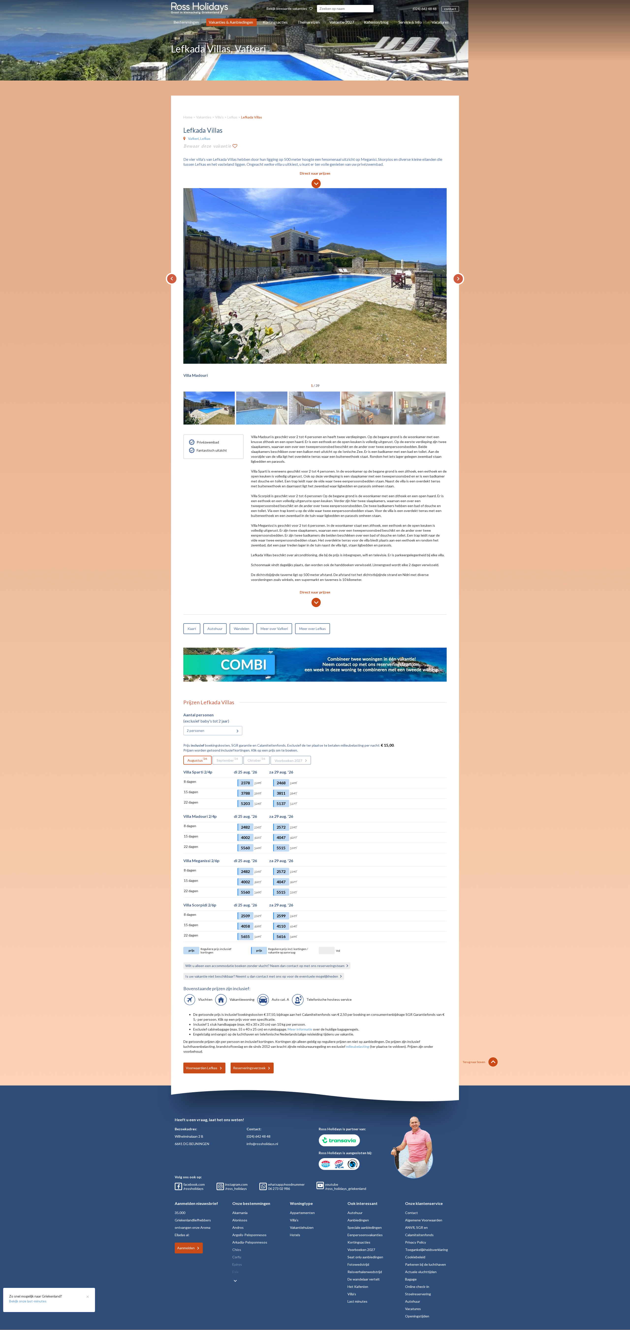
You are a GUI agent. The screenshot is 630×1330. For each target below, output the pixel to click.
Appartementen (302, 1213)
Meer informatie (300, 1029)
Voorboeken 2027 (288, 760)
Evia (235, 1272)
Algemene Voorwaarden (423, 1220)
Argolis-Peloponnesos (249, 1235)
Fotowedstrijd (358, 1264)
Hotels (295, 1235)
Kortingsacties (275, 22)
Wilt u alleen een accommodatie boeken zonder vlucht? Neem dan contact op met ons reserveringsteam (265, 966)
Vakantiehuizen (302, 1227)
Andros (238, 1227)
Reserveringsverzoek (249, 1068)
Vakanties (203, 117)
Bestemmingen (186, 22)
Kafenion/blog (376, 22)
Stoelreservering (418, 1294)
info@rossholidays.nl (262, 1144)
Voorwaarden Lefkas (201, 1068)
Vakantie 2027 (342, 22)
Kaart (192, 628)
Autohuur (214, 628)
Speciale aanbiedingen (364, 1227)
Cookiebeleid (415, 1257)
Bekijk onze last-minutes (28, 1301)
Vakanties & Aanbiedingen (231, 22)
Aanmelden (186, 1248)
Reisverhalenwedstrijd (364, 1272)
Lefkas (232, 117)
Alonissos (239, 1220)
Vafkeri (193, 138)
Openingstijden (417, 1316)
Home (187, 117)
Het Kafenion (357, 1286)
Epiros (237, 1264)
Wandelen (241, 628)
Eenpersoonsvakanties (365, 1235)
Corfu (236, 1257)
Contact (411, 1213)
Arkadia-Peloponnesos (249, 1242)
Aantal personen (198, 714)
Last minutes (357, 1301)
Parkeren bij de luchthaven (425, 1264)
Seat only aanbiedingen (365, 1257)
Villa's (219, 117)
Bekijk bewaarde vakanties (287, 8)
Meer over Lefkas (312, 628)
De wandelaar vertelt (363, 1279)
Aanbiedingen (358, 1220)
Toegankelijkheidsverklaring (426, 1250)
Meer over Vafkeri (274, 628)
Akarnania (240, 1213)
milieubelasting (357, 1046)
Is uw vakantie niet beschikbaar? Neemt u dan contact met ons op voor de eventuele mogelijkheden (261, 976)
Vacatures (440, 22)
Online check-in (417, 1286)
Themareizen (309, 22)
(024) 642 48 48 (425, 9)
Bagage (411, 1279)
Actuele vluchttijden (421, 1272)
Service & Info (410, 22)
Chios (236, 1250)
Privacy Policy (415, 1242)
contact (450, 9)
